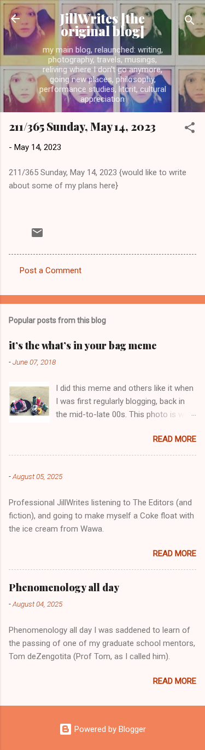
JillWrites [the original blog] (102, 24)
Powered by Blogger (109, 729)
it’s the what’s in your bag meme (83, 345)
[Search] (189, 22)
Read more (174, 439)
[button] (189, 129)
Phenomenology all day (64, 587)
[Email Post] (37, 236)
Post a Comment (50, 270)
